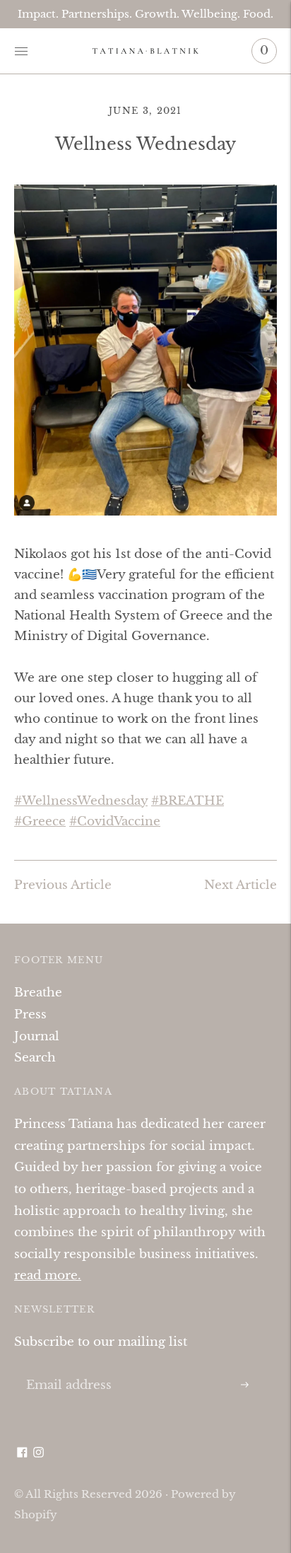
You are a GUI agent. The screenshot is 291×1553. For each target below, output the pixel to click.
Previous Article (63, 885)
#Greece (40, 821)
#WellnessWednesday (81, 800)
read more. (47, 1275)
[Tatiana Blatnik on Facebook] (22, 1453)
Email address (66, 1369)
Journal (36, 1036)
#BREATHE (187, 800)
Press (30, 1014)
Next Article (240, 885)
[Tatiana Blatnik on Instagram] (38, 1453)
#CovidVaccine (114, 821)
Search (35, 1057)
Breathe (38, 992)
